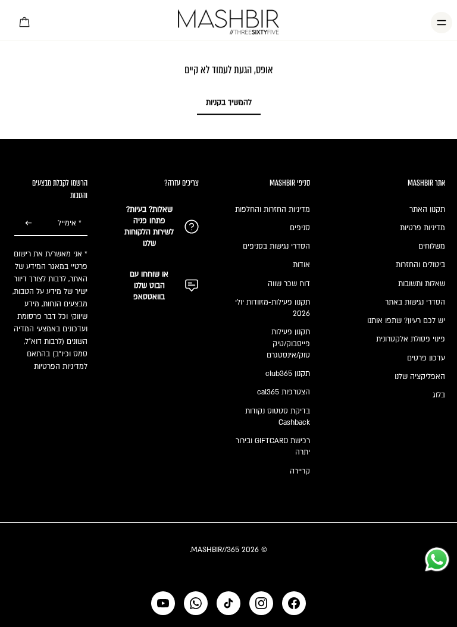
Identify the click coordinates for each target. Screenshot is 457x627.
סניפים (300, 228)
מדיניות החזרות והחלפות (272, 209)
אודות (301, 264)
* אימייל (70, 223)
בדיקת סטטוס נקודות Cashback (277, 416)
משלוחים (431, 246)
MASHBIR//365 (215, 549)
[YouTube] (163, 603)
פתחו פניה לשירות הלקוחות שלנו (149, 232)
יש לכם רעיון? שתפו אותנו (406, 320)
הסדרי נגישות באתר (415, 302)
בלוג (439, 395)
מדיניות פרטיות (422, 228)
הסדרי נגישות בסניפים (276, 246)
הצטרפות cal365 (283, 392)
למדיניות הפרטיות (60, 366)
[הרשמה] (28, 223)
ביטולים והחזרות (420, 264)
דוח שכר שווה (289, 284)
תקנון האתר (427, 209)
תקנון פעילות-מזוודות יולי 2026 (272, 307)
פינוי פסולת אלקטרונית (410, 339)
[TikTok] (228, 603)
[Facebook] (294, 603)
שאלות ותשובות (421, 284)
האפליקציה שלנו (420, 376)
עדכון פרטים (426, 358)
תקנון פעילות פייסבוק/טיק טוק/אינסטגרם (288, 343)
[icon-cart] (25, 23)
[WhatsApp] (196, 603)
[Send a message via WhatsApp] (437, 559)
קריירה (300, 471)
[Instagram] (261, 603)
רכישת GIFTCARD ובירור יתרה (273, 446)
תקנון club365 (287, 373)
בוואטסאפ (149, 297)
